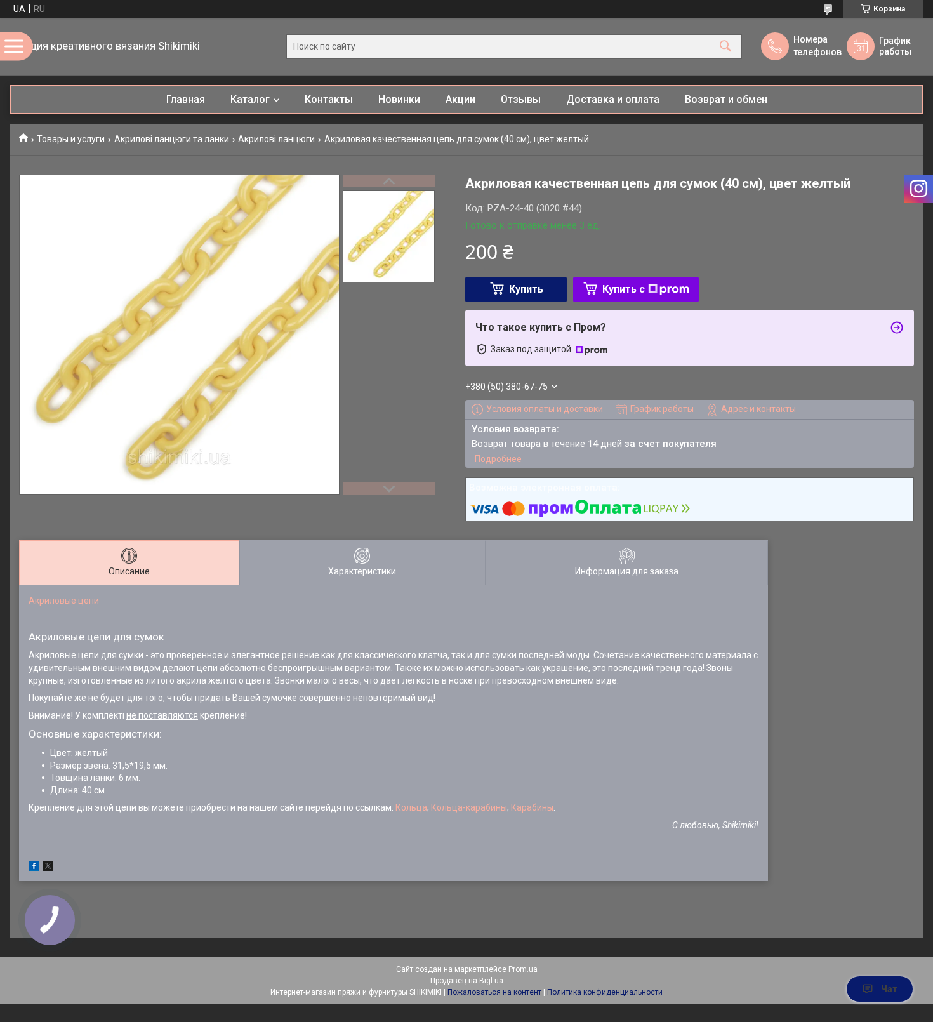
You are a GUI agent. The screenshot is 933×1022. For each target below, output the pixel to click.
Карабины (532, 807)
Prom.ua (523, 969)
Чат (889, 989)
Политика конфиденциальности (605, 992)
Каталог (250, 99)
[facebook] (34, 868)
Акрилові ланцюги (276, 139)
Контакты (329, 99)
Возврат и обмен (726, 99)
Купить (526, 289)
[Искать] (725, 46)
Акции (460, 99)
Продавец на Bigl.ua (466, 980)
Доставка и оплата (612, 99)
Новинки (399, 99)
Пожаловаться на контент (494, 992)
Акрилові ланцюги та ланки (171, 139)
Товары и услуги (71, 139)
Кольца (411, 807)
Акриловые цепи (64, 600)
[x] (48, 868)
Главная (185, 99)
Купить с (623, 289)
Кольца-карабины (469, 807)
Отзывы (521, 99)
